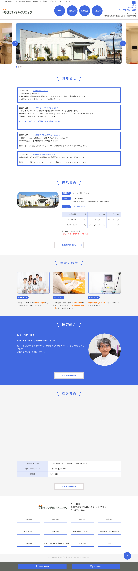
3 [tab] (21, 67)
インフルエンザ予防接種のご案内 (55, 543)
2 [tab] (18, 67)
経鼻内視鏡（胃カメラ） (82, 531)
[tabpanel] (69, 43)
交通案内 (97, 11)
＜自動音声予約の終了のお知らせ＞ (46, 135)
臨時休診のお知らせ (40, 91)
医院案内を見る (69, 245)
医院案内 (72, 11)
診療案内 (55, 531)
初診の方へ (28, 531)
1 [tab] (16, 67)
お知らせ (28, 519)
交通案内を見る (69, 486)
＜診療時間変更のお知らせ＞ (44, 154)
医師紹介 (84, 11)
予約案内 (28, 543)
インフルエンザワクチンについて (46, 108)
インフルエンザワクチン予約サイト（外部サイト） (40, 121)
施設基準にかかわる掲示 (109, 531)
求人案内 (82, 543)
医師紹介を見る (69, 375)
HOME (59, 11)
